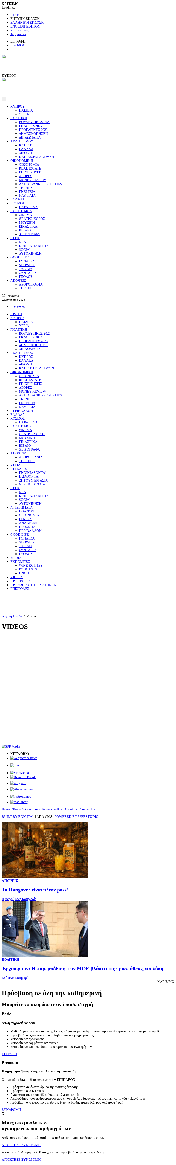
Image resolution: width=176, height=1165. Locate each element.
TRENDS (26, 188)
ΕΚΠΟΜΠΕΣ (20, 561)
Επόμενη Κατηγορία (15, 978)
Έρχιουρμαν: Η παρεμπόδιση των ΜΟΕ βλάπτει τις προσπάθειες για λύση (83, 968)
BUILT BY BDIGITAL (18, 816)
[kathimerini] (19, 773)
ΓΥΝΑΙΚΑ (27, 261)
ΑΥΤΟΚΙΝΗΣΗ (30, 253)
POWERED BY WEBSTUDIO (77, 816)
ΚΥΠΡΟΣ (17, 106)
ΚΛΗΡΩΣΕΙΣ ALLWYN (36, 157)
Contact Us (87, 809)
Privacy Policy (52, 809)
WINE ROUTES (30, 565)
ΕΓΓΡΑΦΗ (9, 1054)
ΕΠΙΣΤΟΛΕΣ (19, 588)
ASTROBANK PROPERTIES (40, 184)
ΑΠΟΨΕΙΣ (18, 280)
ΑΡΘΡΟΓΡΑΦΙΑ (31, 284)
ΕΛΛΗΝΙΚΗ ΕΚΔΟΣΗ (27, 22)
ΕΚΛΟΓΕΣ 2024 (30, 126)
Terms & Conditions (26, 809)
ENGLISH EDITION (25, 26)
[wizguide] (18, 783)
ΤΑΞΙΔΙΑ (25, 269)
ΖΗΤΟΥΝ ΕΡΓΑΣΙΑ (33, 480)
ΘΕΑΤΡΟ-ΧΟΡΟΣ (32, 218)
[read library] (19, 802)
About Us (70, 809)
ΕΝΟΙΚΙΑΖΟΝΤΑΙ (32, 472)
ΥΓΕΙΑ (24, 114)
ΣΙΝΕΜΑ (25, 215)
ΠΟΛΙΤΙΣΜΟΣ (21, 211)
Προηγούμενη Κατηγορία (19, 899)
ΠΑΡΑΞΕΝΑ (28, 207)
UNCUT (25, 573)
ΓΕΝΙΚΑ (25, 519)
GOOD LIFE (19, 257)
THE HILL (27, 288)
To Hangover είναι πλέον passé (35, 890)
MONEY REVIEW (32, 180)
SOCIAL (25, 249)
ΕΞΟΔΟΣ (25, 276)
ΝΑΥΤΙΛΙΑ (27, 195)
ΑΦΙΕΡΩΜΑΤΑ (21, 507)
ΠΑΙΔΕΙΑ (26, 110)
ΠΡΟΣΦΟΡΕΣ (20, 581)
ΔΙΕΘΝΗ (25, 153)
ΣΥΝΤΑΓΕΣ (27, 273)
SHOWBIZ (27, 265)
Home (14, 15)
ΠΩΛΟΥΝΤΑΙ (29, 476)
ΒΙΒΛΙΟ (25, 230)
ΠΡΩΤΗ (16, 314)
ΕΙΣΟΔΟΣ (17, 45)
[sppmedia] (11, 746)
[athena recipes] (21, 789)
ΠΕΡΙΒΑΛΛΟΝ (21, 411)
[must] (15, 765)
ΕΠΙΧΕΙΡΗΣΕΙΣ (30, 172)
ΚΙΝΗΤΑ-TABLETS (34, 246)
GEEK (15, 238)
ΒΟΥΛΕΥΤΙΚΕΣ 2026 (34, 122)
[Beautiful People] (23, 777)
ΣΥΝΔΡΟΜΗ (11, 1109)
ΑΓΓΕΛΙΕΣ (18, 469)
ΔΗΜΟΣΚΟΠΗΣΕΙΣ (33, 133)
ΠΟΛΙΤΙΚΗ (18, 118)
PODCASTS (28, 569)
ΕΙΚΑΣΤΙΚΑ (28, 226)
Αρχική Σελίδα (12, 616)
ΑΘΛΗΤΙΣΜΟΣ (21, 141)
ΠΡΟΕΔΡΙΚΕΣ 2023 (33, 129)
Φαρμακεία (18, 34)
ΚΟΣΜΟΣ (17, 203)
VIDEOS (16, 577)
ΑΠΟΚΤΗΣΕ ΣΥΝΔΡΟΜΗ (21, 1145)
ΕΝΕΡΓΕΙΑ (27, 191)
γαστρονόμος (19, 30)
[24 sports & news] (23, 758)
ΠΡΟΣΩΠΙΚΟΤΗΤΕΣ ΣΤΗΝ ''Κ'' (34, 585)
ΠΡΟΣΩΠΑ (27, 527)
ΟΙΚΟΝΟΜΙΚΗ (21, 160)
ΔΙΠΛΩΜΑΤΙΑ (30, 137)
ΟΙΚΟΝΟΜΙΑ (29, 164)
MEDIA (16, 558)
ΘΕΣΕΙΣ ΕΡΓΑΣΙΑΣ (33, 484)
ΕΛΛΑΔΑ (26, 149)
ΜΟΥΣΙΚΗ (27, 222)
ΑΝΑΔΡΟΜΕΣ (29, 523)
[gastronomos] (20, 796)
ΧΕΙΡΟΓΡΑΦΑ (29, 234)
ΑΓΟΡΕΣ (25, 176)
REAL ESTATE (30, 168)
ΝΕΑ (22, 242)
